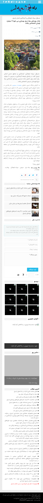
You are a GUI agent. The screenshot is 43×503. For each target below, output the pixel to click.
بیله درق (27, 167)
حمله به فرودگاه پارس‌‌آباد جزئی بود (21, 196)
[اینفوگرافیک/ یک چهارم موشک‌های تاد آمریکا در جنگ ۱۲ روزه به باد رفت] (21, 370)
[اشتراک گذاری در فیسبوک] (36, 175)
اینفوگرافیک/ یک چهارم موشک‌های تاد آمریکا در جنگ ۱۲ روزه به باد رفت (22, 380)
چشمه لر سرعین (17, 85)
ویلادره (7, 167)
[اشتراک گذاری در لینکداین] (21, 175)
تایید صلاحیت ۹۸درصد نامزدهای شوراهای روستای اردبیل (18, 212)
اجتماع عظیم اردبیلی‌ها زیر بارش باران (20, 203)
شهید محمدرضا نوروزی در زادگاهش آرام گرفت (24, 346)
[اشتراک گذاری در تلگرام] (29, 175)
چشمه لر (37, 170)
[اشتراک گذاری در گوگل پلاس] (25, 175)
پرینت (37, 36)
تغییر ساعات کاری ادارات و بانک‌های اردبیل (18, 188)
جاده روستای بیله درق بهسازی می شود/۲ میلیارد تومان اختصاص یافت (23, 22)
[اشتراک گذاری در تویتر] (33, 175)
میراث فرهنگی (14, 167)
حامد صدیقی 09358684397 (26, 500)
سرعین (22, 167)
